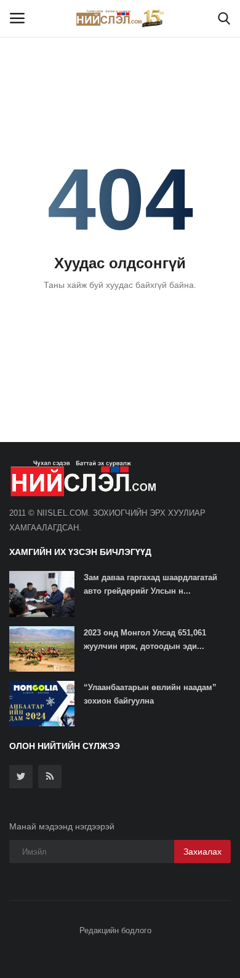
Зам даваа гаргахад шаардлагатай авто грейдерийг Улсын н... (150, 584)
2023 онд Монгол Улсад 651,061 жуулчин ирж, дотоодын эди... (145, 639)
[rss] (50, 776)
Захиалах (202, 851)
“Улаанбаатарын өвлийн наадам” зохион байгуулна (150, 694)
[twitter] (21, 776)
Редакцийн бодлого (115, 930)
